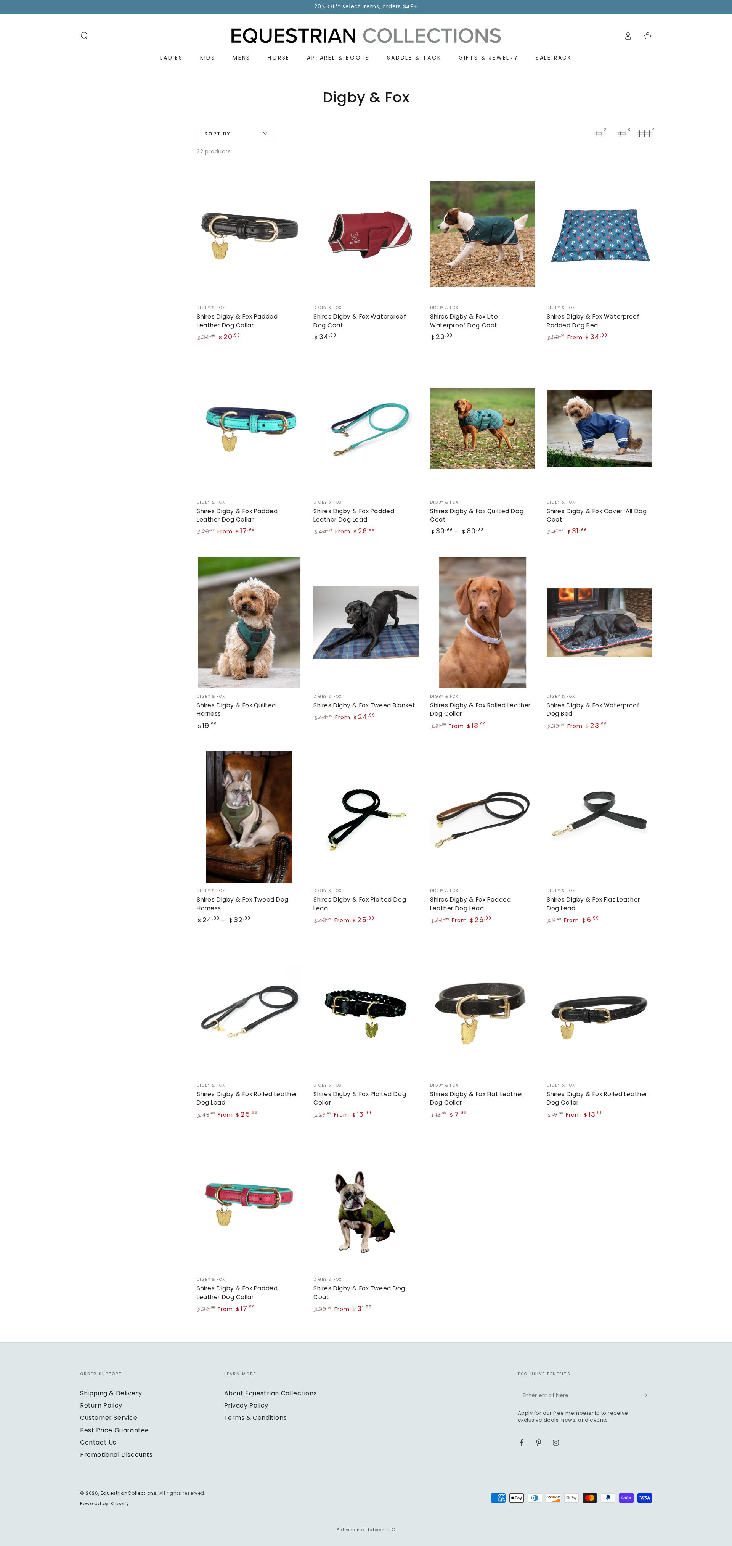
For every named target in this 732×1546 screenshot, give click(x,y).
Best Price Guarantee (114, 1430)
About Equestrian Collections (270, 1393)
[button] (84, 35)
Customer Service (109, 1417)
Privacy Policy (246, 1405)
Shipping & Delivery (111, 1393)
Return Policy (101, 1405)
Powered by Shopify (104, 1504)
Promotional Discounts (116, 1454)
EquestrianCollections (129, 1493)
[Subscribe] (647, 1395)
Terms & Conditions (255, 1417)
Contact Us (98, 1442)
